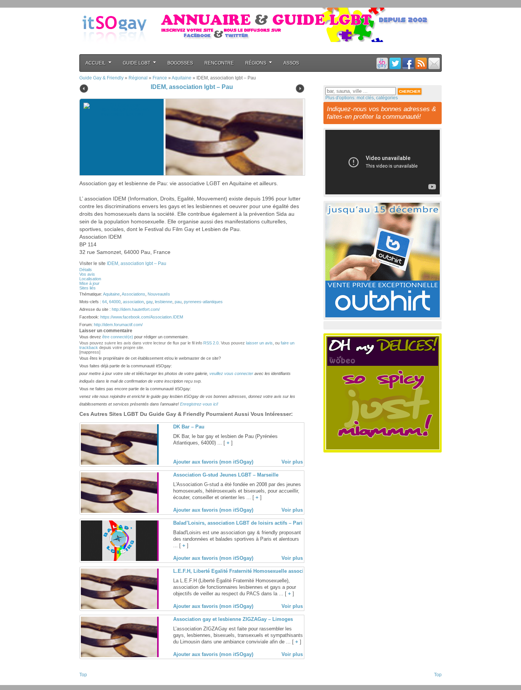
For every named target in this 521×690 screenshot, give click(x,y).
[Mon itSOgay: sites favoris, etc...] (382, 63)
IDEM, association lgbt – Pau (192, 87)
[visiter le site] (232, 137)
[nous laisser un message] (434, 63)
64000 (115, 301)
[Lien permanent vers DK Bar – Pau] (119, 463)
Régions (255, 63)
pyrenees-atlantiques (203, 301)
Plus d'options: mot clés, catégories (361, 97)
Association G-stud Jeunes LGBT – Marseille (225, 475)
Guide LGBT (136, 63)
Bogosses (180, 63)
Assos (291, 63)
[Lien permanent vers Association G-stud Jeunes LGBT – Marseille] (119, 511)
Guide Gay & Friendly (101, 78)
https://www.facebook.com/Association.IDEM (141, 317)
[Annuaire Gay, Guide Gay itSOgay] (114, 50)
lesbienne (163, 301)
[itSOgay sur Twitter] (395, 63)
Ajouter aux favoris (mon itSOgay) (213, 462)
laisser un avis (259, 343)
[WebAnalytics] (94, 682)
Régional (138, 78)
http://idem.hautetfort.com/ (136, 309)
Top (83, 674)
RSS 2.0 (211, 343)
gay (149, 301)
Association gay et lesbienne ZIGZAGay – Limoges (233, 619)
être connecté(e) (117, 336)
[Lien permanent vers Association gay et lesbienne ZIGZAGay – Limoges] (119, 655)
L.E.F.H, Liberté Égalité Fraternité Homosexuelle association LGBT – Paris (260, 571)
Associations (133, 294)
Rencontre (219, 63)
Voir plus (292, 462)
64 (104, 301)
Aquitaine (181, 78)
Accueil (95, 63)
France (160, 78)
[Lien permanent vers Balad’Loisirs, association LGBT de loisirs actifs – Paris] (119, 559)
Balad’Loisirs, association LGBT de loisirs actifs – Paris (239, 523)
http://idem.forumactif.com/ (118, 324)
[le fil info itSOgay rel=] (421, 63)
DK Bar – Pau (188, 427)
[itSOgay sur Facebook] (408, 63)
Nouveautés (159, 294)
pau (178, 301)
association (133, 301)
